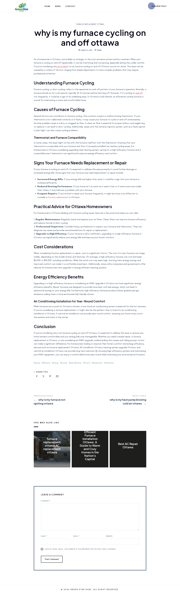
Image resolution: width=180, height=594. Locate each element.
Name (44, 536)
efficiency (46, 363)
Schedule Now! (159, 6)
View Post (52, 458)
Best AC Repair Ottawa (128, 445)
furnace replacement (58, 197)
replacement (98, 363)
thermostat (109, 363)
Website (109, 536)
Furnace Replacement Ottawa (90, 24)
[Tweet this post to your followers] (43, 376)
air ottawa (62, 66)
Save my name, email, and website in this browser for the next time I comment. (80, 549)
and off (139, 93)
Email (76, 536)
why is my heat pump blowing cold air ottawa (118, 400)
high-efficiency (76, 363)
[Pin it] (50, 376)
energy (55, 363)
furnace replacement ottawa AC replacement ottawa (52, 445)
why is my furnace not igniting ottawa (62, 400)
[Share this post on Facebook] (37, 376)
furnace (64, 363)
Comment (46, 501)
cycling (37, 363)
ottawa (87, 363)
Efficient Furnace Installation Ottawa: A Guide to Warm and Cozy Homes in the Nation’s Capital (90, 445)
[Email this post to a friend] (57, 376)
